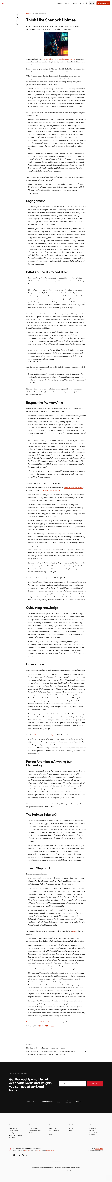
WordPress (27, 1150)
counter (74, 931)
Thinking (28, 13)
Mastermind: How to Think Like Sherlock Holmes (42, 1022)
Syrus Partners (99, 1148)
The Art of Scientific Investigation (45, 735)
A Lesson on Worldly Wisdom (73, 487)
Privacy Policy (49, 1150)
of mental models (50, 490)
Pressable (38, 1150)
